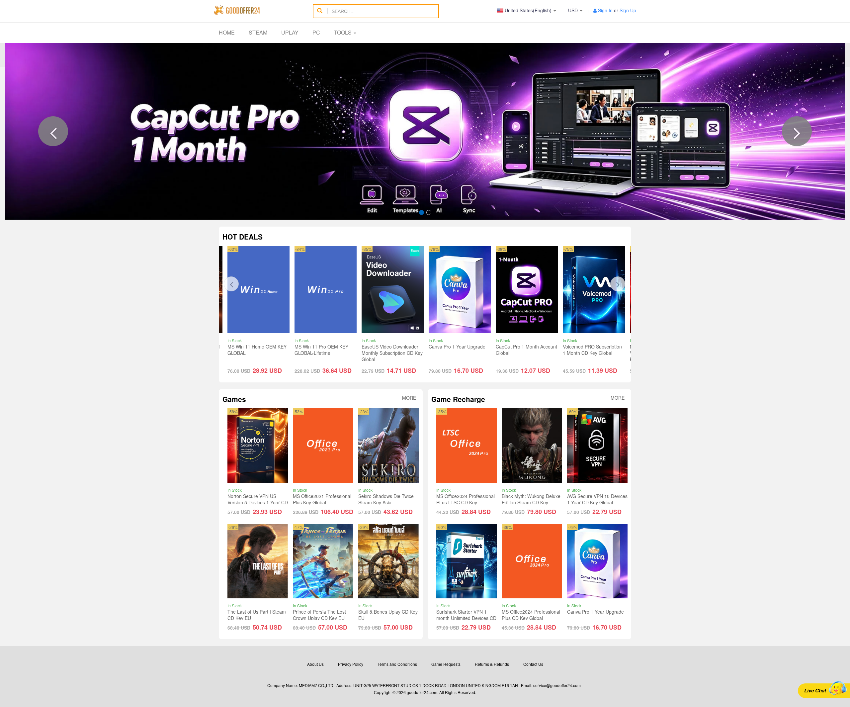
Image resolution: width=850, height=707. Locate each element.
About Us (315, 664)
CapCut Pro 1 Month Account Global (526, 349)
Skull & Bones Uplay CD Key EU (388, 614)
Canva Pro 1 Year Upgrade (457, 346)
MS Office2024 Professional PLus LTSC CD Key (465, 499)
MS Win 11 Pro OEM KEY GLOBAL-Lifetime (321, 349)
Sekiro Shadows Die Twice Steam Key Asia (386, 499)
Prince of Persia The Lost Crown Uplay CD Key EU (319, 614)
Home (227, 32)
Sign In (605, 10)
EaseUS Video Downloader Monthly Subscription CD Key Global (392, 352)
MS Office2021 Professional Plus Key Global (322, 499)
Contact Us (533, 664)
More (409, 397)
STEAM (258, 32)
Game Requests (446, 664)
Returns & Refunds (492, 664)
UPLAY (289, 32)
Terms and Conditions (397, 664)
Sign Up (628, 10)
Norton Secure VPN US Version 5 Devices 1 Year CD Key (257, 502)
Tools (343, 32)
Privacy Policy (350, 664)
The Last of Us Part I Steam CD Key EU (256, 614)
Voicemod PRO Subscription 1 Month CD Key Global (592, 349)
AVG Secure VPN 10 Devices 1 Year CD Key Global (597, 499)
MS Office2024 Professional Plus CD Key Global (531, 614)
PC (316, 32)
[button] (53, 131)
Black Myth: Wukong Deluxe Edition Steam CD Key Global (531, 502)
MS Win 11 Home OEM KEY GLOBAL (257, 349)
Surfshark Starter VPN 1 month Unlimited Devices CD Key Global (466, 618)
